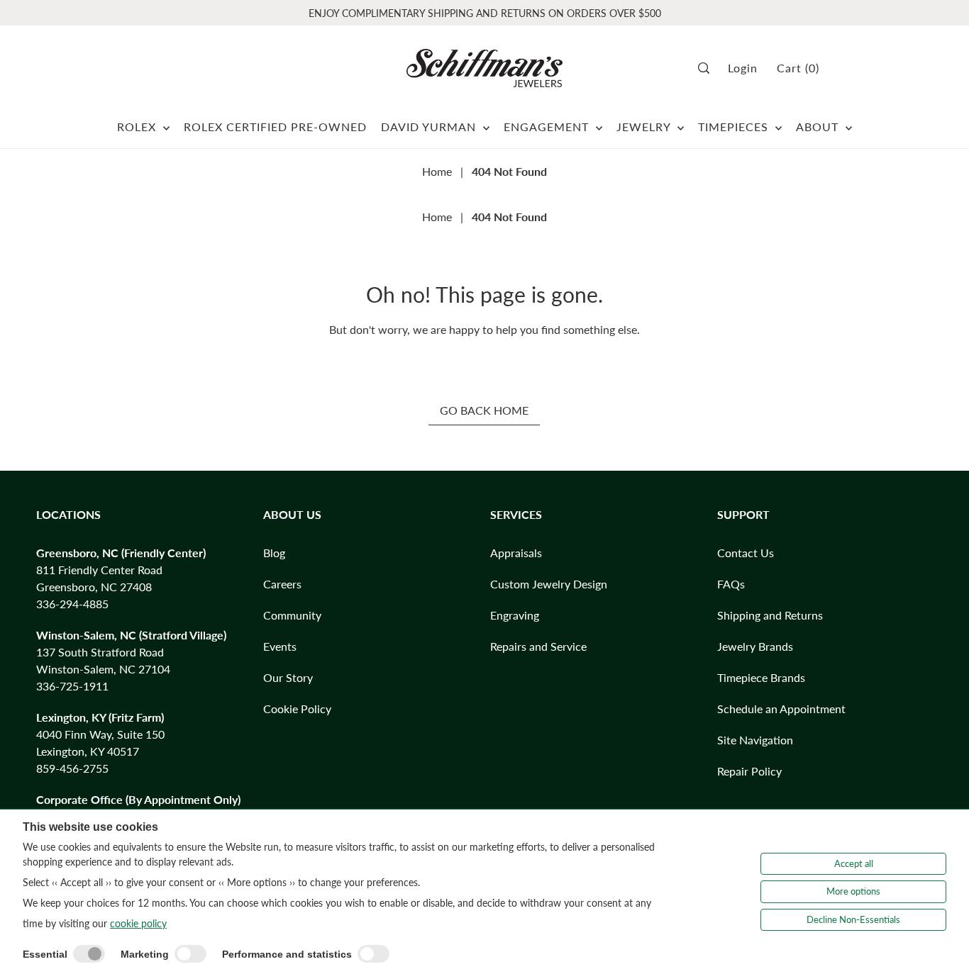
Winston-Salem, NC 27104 (103, 669)
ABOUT (819, 126)
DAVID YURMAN (430, 126)
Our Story (288, 677)
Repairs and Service (538, 646)
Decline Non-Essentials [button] (853, 919)
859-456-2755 (72, 768)
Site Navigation (755, 739)
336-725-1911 (72, 686)
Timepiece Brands (761, 677)
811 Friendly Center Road (99, 569)
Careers (282, 583)
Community (292, 615)
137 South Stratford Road (100, 652)
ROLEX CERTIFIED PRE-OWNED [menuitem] (275, 126)
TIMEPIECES (735, 126)
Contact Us (745, 552)
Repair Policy (749, 771)
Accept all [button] (853, 863)
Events (280, 646)
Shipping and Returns (770, 615)
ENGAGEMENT (548, 126)
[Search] (708, 68)
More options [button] (853, 891)
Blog (274, 552)
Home (437, 171)
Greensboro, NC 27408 (94, 586)
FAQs (731, 583)
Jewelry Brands (755, 646)
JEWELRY (645, 126)
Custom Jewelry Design (548, 583)
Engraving (514, 615)
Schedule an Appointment (781, 708)
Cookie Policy (297, 708)
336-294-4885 (72, 603)
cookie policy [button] (138, 923)
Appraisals (516, 552)
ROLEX (138, 126)
